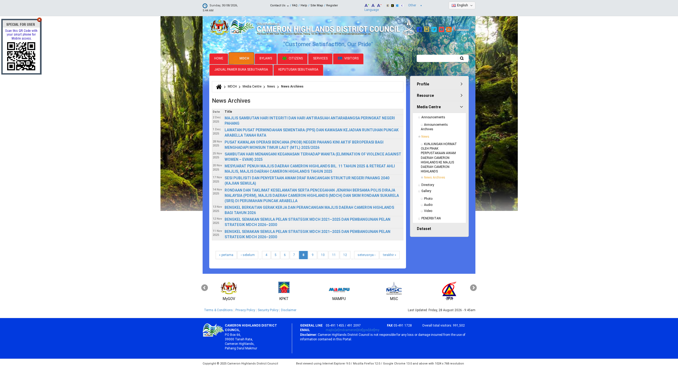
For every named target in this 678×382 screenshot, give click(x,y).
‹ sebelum (248, 255)
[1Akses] (461, 29)
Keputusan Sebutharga (298, 69)
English (462, 5)
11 (334, 255)
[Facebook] (420, 29)
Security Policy (268, 310)
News (271, 86)
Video (428, 211)
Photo (428, 199)
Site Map (316, 5)
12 (345, 255)
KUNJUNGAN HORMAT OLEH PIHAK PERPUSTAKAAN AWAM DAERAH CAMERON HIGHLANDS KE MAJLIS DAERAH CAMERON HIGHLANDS (439, 157)
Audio (428, 205)
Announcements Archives (435, 127)
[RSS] (449, 29)
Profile (423, 84)
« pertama (226, 255)
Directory (427, 185)
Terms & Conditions (218, 310)
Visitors (351, 58)
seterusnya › (367, 255)
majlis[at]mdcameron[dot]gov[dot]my (352, 330)
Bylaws (266, 58)
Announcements (433, 117)
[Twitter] (434, 29)
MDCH (244, 58)
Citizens (295, 58)
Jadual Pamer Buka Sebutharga (241, 69)
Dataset (424, 229)
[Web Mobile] (427, 29)
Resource (425, 95)
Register (332, 5)
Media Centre (252, 86)
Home (218, 58)
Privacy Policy (245, 310)
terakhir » (389, 255)
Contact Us (278, 5)
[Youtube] (442, 29)
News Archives (434, 177)
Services (320, 58)
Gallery (426, 191)
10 (323, 255)
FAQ (294, 5)
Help (304, 5)
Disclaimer (288, 310)
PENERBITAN (431, 218)
